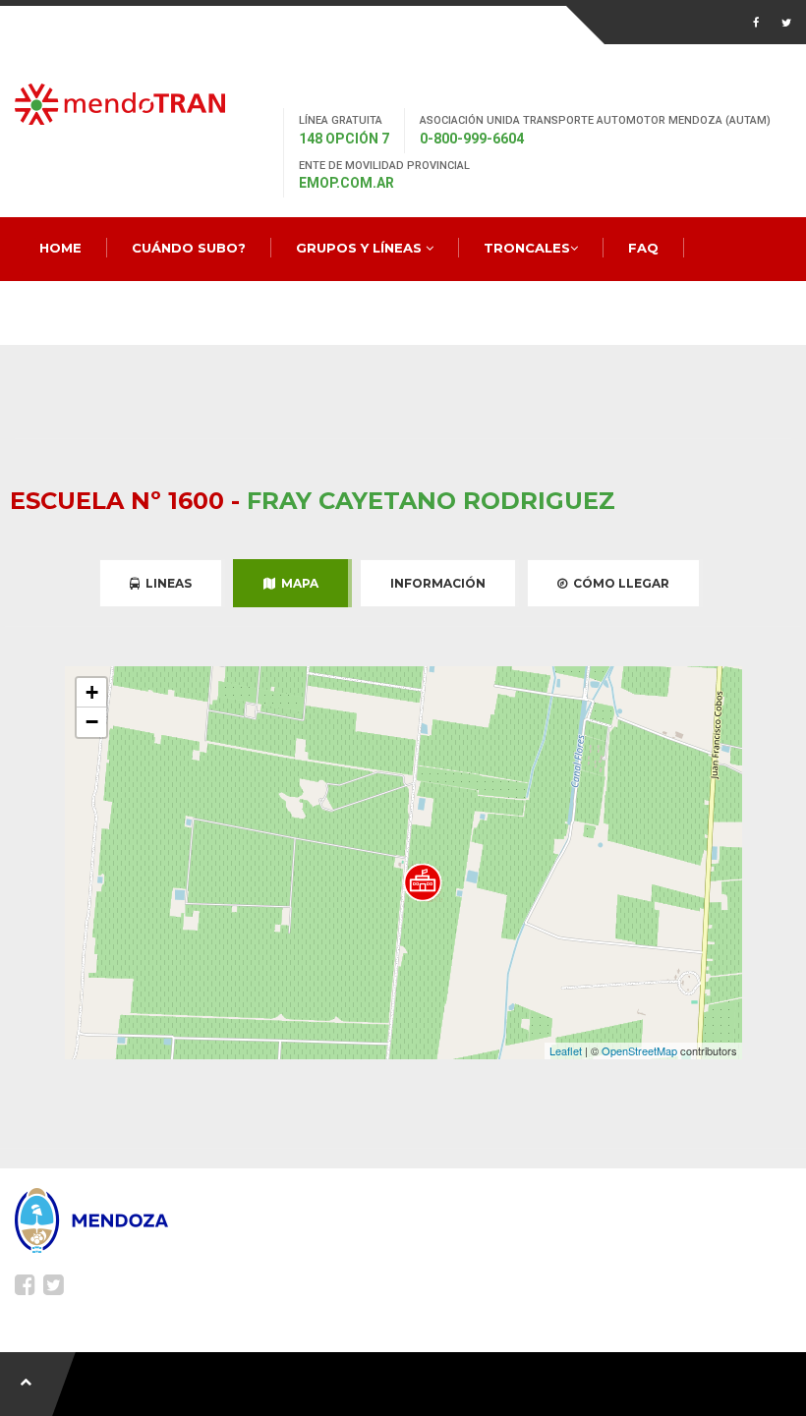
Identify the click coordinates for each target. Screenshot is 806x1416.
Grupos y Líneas (361, 247)
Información (438, 583)
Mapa (296, 583)
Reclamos (78, 311)
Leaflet (565, 1050)
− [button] (92, 721)
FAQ (643, 247)
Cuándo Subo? (189, 247)
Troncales (527, 247)
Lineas (166, 583)
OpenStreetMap (639, 1050)
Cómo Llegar (618, 583)
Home (60, 247)
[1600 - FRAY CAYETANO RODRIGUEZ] (422, 882)
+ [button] (92, 692)
